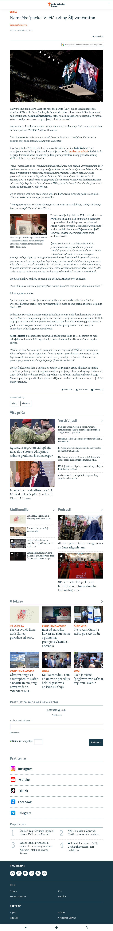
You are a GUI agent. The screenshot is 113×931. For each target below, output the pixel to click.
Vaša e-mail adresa (20, 721)
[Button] (97, 37)
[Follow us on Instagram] (31, 873)
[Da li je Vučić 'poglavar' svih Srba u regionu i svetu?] (88, 660)
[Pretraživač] (87, 927)
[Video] (26, 927)
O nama (13, 891)
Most (77, 671)
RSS (60, 891)
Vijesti (13, 913)
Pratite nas (96, 742)
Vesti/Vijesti (67, 421)
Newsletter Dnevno (67, 918)
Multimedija (19, 510)
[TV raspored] (44, 873)
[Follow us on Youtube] (25, 873)
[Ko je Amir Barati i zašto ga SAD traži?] (88, 614)
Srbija (13, 12)
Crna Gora (80, 626)
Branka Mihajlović (18, 25)
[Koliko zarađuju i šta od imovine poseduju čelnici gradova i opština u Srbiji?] (56, 660)
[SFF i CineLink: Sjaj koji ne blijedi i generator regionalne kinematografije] (80, 566)
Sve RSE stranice (18, 897)
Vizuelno (14, 918)
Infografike (17, 626)
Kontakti (62, 897)
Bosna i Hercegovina (54, 626)
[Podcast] (56, 927)
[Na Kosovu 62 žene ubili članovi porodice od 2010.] (18, 519)
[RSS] (38, 873)
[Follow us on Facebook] (12, 873)
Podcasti (64, 510)
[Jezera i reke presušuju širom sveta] (18, 531)
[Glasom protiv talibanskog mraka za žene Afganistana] (80, 527)
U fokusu (16, 601)
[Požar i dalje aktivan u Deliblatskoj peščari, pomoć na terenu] (18, 543)
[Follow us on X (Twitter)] (18, 873)
